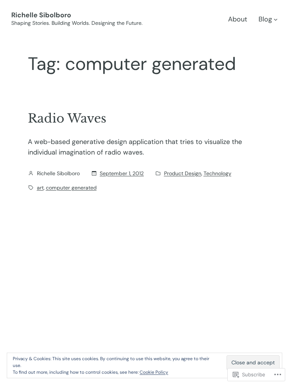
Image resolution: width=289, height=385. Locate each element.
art (40, 187)
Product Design (182, 173)
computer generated (71, 187)
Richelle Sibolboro (41, 15)
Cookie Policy (154, 372)
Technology (217, 173)
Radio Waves (67, 118)
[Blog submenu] (276, 19)
